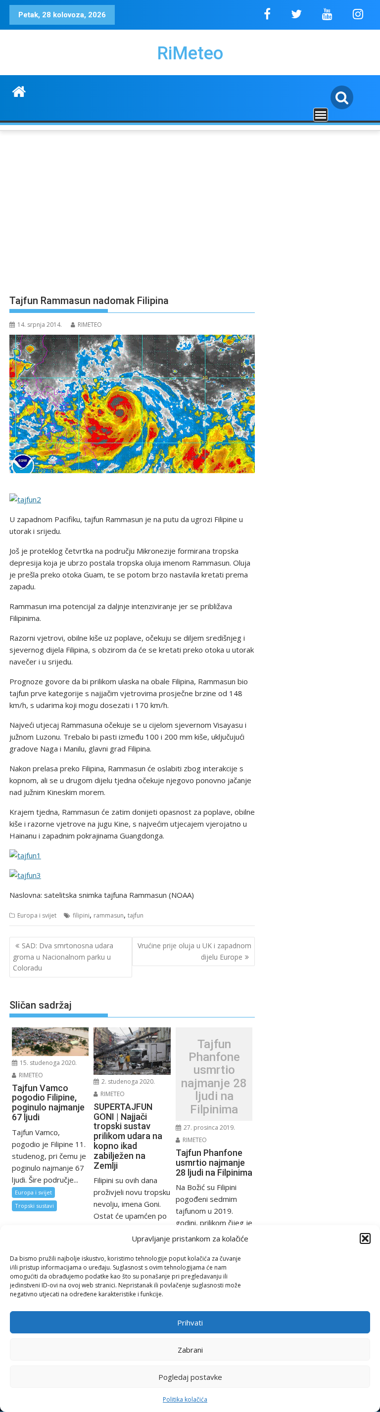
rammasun (109, 915)
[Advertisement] (190, 206)
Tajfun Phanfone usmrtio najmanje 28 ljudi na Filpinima (214, 1076)
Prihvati (190, 1322)
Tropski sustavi (34, 1205)
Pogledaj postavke (190, 1377)
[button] (365, 1238)
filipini (81, 915)
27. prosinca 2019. (208, 1127)
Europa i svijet (36, 915)
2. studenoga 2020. (127, 1081)
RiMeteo (190, 53)
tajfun (135, 915)
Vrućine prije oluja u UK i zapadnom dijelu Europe (194, 951)
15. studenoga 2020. (47, 1063)
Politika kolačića (185, 1399)
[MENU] (320, 115)
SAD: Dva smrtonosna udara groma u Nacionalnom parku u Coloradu (63, 956)
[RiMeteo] (19, 90)
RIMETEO (90, 324)
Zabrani (190, 1350)
